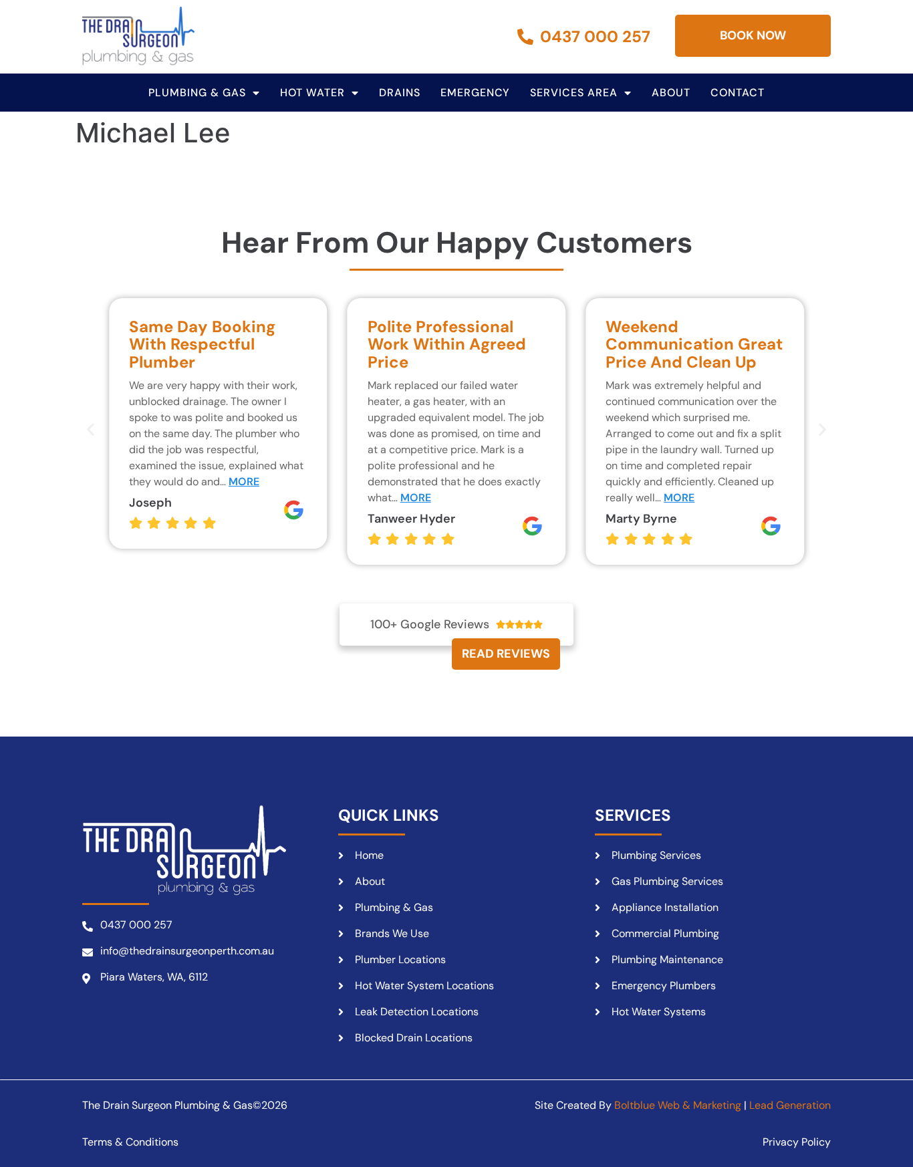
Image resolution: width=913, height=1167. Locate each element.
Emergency (475, 93)
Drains (399, 93)
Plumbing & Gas (197, 93)
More (244, 482)
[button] (90, 429)
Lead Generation (790, 1105)
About (671, 93)
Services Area (574, 93)
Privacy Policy (797, 1142)
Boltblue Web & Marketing (677, 1105)
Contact (737, 93)
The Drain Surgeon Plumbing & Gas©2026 (184, 1105)
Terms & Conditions (130, 1142)
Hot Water (312, 93)
